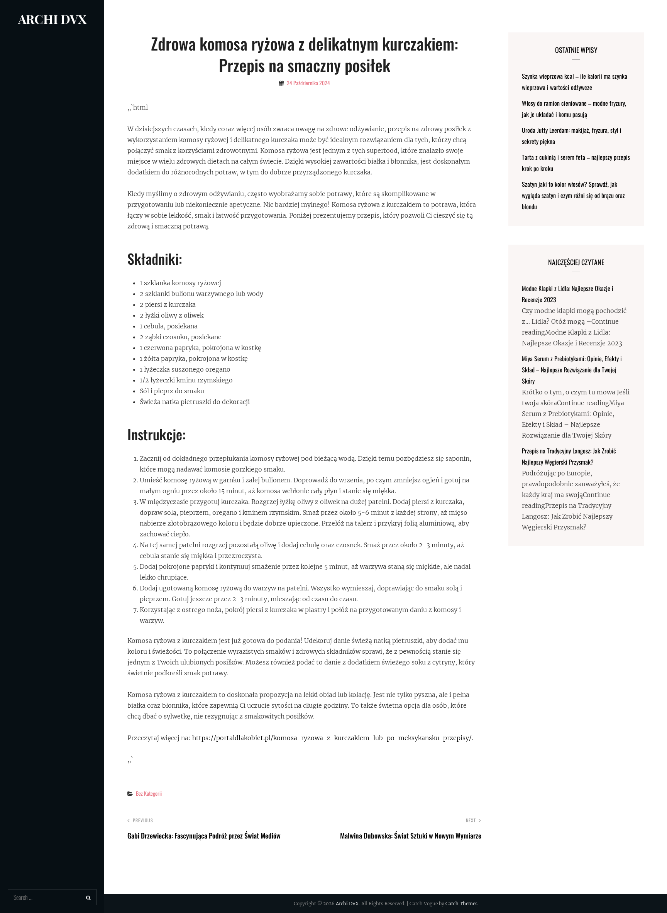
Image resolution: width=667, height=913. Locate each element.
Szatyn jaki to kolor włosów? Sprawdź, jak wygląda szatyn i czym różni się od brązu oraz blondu (573, 195)
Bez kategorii (149, 793)
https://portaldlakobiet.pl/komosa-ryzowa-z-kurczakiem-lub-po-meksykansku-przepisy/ (332, 738)
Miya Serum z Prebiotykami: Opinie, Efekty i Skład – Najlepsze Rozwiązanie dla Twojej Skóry (572, 369)
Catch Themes (461, 903)
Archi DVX (52, 18)
